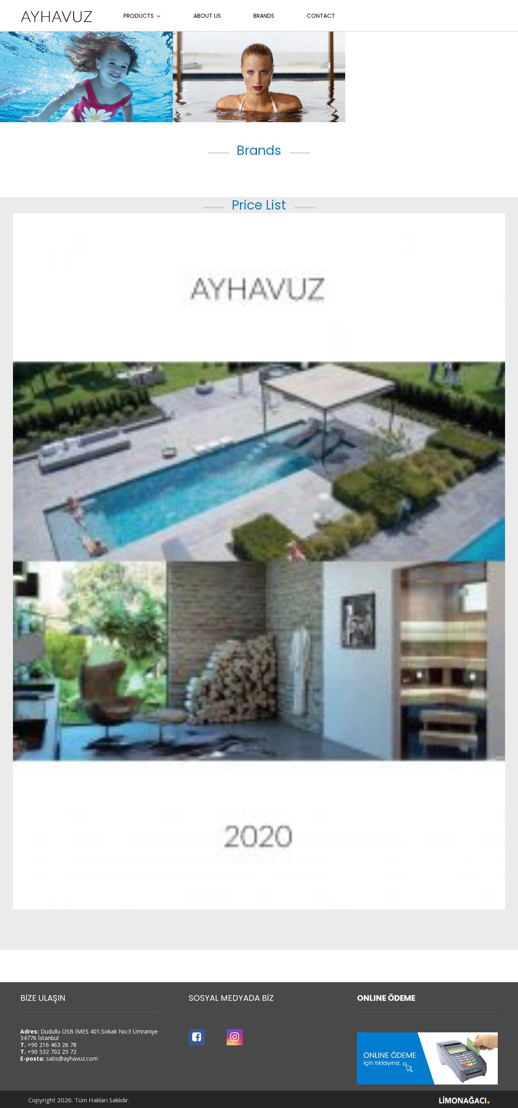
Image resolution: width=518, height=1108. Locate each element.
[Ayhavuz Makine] (56, 16)
